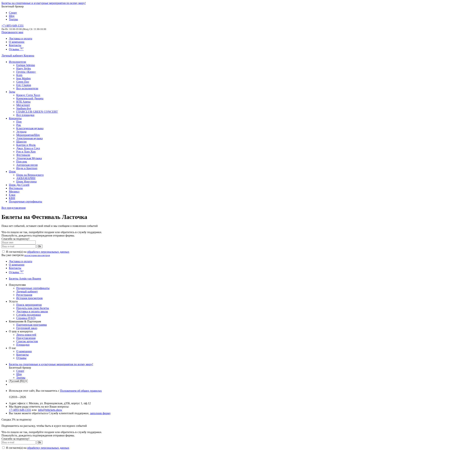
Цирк (12, 171)
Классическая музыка (29, 128)
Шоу (12, 16)
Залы (12, 91)
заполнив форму (100, 413)
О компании (16, 41)
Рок (18, 125)
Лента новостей (26, 334)
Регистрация (24, 294)
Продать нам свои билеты (32, 308)
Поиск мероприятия (29, 304)
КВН (12, 198)
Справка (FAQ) (25, 318)
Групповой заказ (26, 328)
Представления (25, 338)
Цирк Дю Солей (19, 184)
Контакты (15, 45)
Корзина (29, 55)
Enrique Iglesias (25, 65)
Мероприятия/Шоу (28, 135)
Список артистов (27, 341)
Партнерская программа (31, 324)
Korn (19, 75)
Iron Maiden (23, 78)
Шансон (21, 141)
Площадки (23, 344)
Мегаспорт (23, 105)
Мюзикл (14, 191)
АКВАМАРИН (25, 178)
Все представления (13, 207)
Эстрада (21, 131)
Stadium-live (23, 108)
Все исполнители (27, 88)
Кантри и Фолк (26, 145)
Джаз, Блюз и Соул (28, 148)
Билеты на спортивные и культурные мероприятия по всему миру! (43, 3)
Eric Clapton (23, 85)
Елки (12, 194)
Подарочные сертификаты (25, 201)
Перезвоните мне (12, 32)
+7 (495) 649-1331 (20, 409)
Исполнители (17, 61)
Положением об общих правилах (81, 390)
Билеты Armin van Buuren (25, 278)
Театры (13, 19)
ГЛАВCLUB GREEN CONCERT (37, 111)
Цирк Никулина (26, 181)
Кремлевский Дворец (29, 98)
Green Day (22, 81)
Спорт (13, 12)
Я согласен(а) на (37, 251)
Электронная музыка (29, 138)
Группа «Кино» (26, 71)
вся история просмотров (37, 255)
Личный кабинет (12, 55)
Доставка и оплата (20, 38)
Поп (19, 121)
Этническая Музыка (29, 158)
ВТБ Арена (23, 101)
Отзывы (16, 49)
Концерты (15, 118)
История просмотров (29, 298)
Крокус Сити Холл (28, 95)
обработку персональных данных (48, 251)
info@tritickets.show (50, 409)
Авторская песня (27, 164)
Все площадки (25, 115)
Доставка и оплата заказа (32, 311)
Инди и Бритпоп (26, 168)
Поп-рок (21, 161)
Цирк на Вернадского (30, 174)
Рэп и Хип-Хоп (26, 151)
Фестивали (23, 154)
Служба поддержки (28, 314)
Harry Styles (23, 68)
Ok (39, 246)
